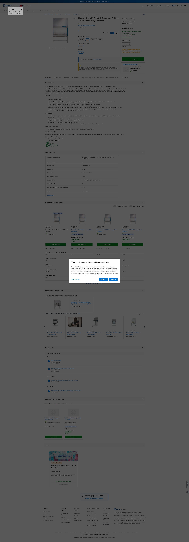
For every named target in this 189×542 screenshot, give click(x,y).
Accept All (113, 279)
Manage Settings (75, 279)
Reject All (103, 279)
